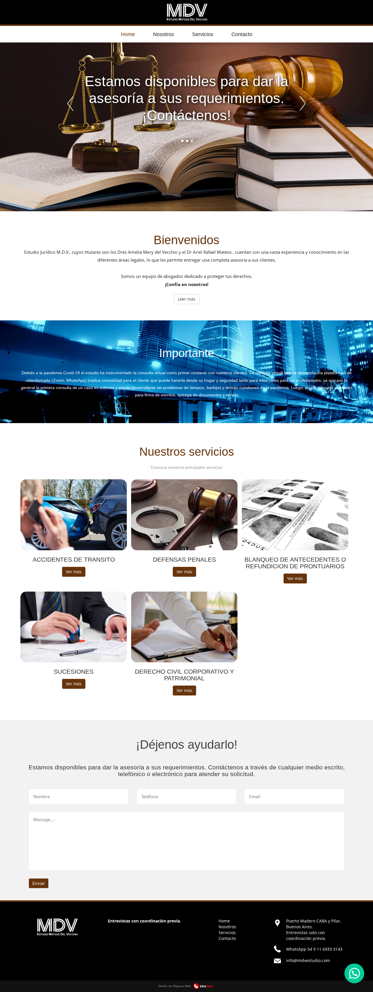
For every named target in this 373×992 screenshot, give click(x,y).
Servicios (202, 34)
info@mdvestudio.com (308, 960)
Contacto (241, 34)
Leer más (187, 299)
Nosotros (163, 34)
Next (303, 104)
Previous (72, 104)
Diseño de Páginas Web (175, 986)
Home (128, 34)
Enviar (38, 883)
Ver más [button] (74, 571)
